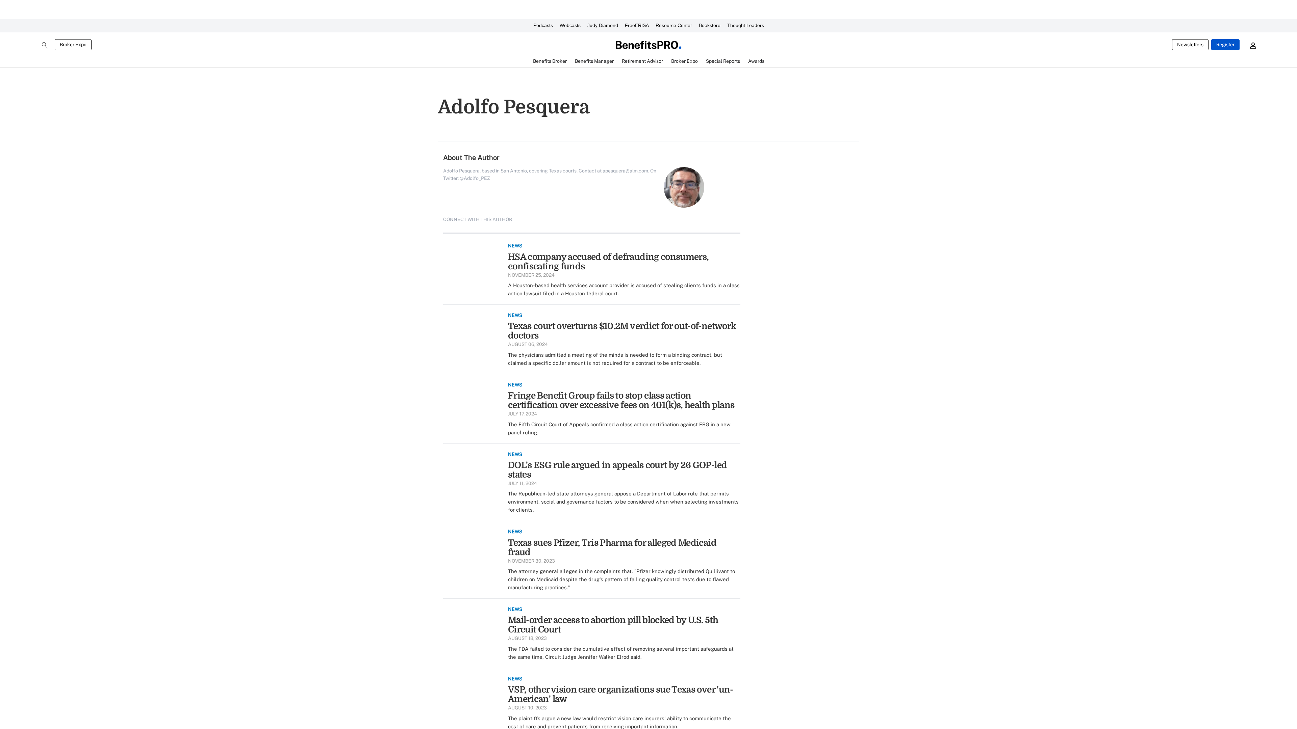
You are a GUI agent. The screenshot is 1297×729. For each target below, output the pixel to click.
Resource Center (674, 25)
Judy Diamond (602, 25)
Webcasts (570, 25)
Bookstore (709, 25)
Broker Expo (73, 44)
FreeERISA (637, 25)
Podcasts (543, 25)
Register (1225, 44)
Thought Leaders (745, 25)
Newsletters (1190, 44)
